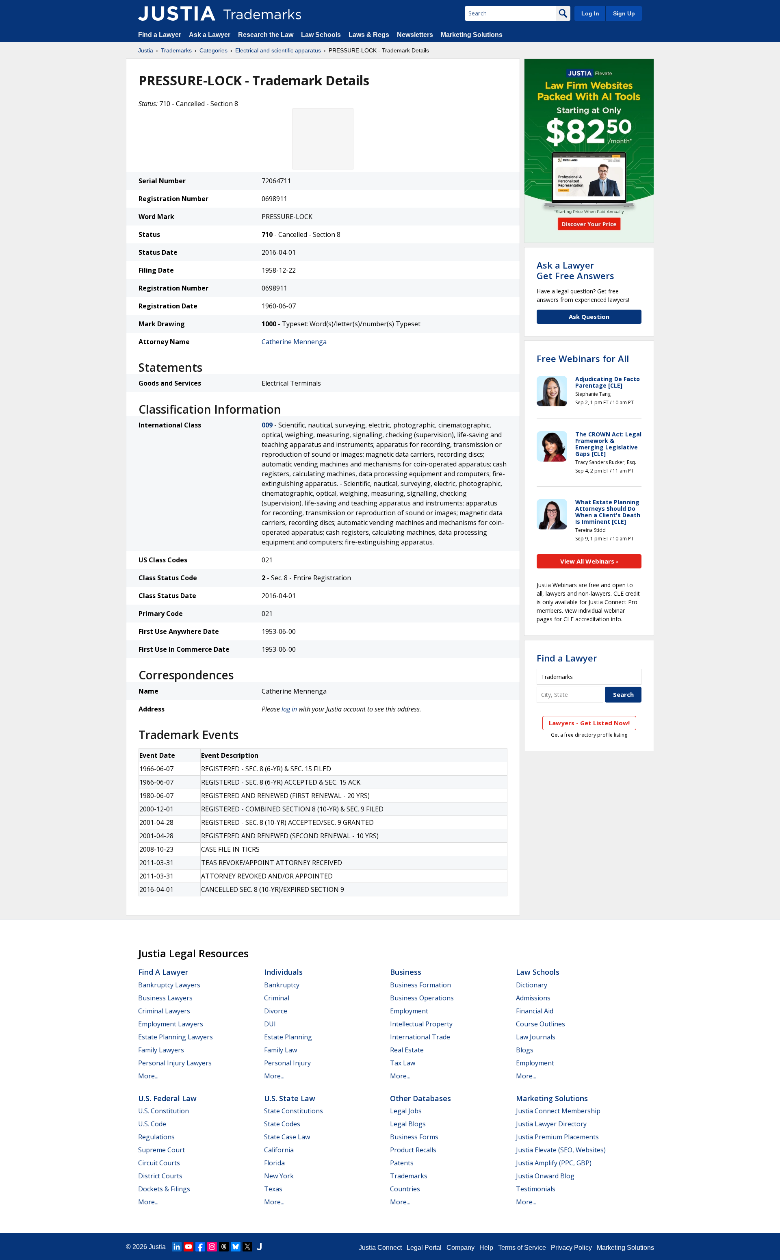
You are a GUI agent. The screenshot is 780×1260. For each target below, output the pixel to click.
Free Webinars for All (583, 358)
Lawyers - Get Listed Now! (589, 723)
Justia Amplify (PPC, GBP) (554, 1162)
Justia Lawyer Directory (551, 1123)
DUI (270, 1023)
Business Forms (414, 1136)
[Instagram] (212, 1246)
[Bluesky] (235, 1246)
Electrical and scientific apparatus (278, 50)
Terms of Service (522, 1247)
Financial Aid (534, 1010)
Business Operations (422, 997)
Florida (274, 1162)
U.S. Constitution (163, 1110)
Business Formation (420, 984)
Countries (405, 1188)
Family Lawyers (161, 1049)
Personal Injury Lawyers (175, 1062)
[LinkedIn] (177, 1246)
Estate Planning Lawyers (175, 1036)
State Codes (282, 1123)
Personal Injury (287, 1062)
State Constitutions (293, 1110)
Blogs (524, 1049)
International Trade (420, 1036)
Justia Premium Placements (557, 1136)
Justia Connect (380, 1247)
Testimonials (535, 1188)
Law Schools (321, 34)
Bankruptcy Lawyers (169, 984)
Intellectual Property (421, 1023)
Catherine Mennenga (294, 341)
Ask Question (589, 316)
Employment (409, 1010)
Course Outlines (540, 1023)
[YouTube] (188, 1246)
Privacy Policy (571, 1247)
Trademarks (176, 50)
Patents (402, 1162)
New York (279, 1175)
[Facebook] (200, 1246)
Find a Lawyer (159, 34)
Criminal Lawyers (164, 1010)
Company (460, 1247)
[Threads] (224, 1246)
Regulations (156, 1136)
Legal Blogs (408, 1123)
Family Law (280, 1049)
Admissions (533, 997)
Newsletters (415, 34)
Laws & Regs (369, 34)
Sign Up (624, 13)
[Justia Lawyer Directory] (259, 1246)
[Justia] (176, 13)
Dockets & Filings (164, 1188)
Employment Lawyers (170, 1023)
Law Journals (535, 1036)
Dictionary (531, 984)
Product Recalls (413, 1149)
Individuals (283, 972)
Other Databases (420, 1098)
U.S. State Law (289, 1098)
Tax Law (402, 1062)
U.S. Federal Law (167, 1098)
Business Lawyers (165, 997)
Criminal (276, 997)
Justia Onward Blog (545, 1175)
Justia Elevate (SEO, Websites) (561, 1149)
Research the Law (265, 34)
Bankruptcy (281, 984)
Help (486, 1247)
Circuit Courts (159, 1162)
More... (148, 1075)
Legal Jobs (406, 1110)
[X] (247, 1246)
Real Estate (407, 1049)
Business (405, 972)
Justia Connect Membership (558, 1110)
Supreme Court (161, 1149)
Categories (213, 50)
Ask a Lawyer (209, 34)
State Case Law (287, 1136)
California (279, 1149)
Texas (273, 1188)
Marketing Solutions (472, 34)
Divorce (275, 1010)
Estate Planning (288, 1036)
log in (289, 709)
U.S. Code (152, 1123)
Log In (590, 13)
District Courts (160, 1175)
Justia (145, 50)
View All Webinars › (589, 561)
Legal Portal (424, 1247)
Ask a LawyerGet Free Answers (575, 270)
